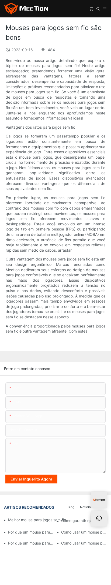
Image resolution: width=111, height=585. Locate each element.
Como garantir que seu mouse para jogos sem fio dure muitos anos (84, 520)
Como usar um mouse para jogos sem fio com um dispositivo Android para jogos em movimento (84, 543)
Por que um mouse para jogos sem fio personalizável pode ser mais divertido (31, 543)
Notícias (86, 507)
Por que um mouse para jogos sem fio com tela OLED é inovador (31, 532)
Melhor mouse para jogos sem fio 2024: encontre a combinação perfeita (39, 519)
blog (71, 507)
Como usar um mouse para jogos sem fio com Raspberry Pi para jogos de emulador (84, 532)
